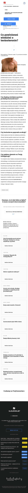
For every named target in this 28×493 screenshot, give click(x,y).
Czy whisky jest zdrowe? (6, 454)
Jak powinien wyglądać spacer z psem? (10, 451)
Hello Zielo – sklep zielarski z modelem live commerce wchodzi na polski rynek (10, 439)
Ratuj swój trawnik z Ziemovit (11, 305)
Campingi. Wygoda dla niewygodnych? (9, 255)
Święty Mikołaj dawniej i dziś (11, 338)
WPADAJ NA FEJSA (14, 430)
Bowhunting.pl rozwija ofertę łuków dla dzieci (10, 443)
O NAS (6, 9)
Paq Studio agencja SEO (12, 487)
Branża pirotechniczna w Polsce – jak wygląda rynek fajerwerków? (9, 447)
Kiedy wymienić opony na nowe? (8, 461)
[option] (14, 480)
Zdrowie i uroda (11, 54)
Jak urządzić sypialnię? (6, 457)
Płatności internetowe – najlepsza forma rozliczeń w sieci (10, 464)
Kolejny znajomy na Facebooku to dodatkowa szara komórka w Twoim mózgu (13, 356)
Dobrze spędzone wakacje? (11, 271)
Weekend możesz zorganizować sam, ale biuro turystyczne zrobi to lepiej (13, 373)
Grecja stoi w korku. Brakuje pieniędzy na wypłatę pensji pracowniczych (11, 290)
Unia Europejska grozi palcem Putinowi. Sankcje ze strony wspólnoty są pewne (12, 240)
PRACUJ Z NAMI (11, 18)
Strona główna (4, 54)
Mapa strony (20, 486)
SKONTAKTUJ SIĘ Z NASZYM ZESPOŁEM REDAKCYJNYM (13, 13)
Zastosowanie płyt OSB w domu (12, 321)
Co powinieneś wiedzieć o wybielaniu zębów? (9, 469)
